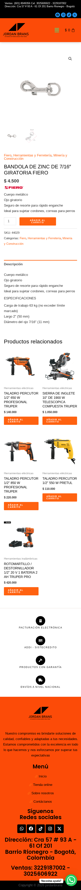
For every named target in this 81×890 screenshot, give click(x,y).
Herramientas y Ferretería (32, 155)
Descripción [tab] (13, 264)
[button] (57, 30)
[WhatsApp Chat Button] (71, 880)
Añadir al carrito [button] (15, 420)
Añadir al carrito (37, 221)
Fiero (7, 155)
